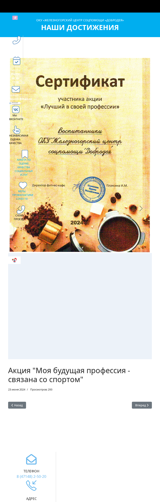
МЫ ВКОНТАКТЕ (16, 117)
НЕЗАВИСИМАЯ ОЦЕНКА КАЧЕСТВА (18, 139)
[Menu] (145, 6)
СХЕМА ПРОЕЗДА (19, 217)
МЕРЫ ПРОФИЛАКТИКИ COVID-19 (22, 195)
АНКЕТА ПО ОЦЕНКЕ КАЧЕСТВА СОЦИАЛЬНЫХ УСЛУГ (24, 167)
